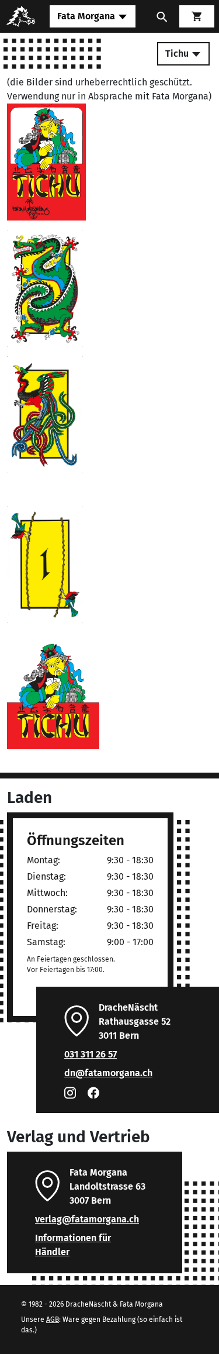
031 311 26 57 (90, 1054)
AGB (52, 1319)
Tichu (178, 53)
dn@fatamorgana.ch (108, 1073)
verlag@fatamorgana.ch (87, 1219)
